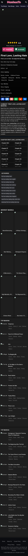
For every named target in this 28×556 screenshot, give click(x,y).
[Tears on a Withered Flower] (4, 334)
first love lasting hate (7, 176)
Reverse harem (12, 531)
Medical (10, 349)
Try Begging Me (12, 354)
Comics (7, 75)
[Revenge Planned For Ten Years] (4, 484)
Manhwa (18, 77)
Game (14, 507)
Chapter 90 (18, 164)
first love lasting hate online (8, 193)
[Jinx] (2, 344)
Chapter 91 (5, 164)
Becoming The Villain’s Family (16, 495)
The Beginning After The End (16, 444)
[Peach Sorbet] (4, 375)
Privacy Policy (11, 544)
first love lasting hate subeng (9, 185)
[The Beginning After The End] (4, 444)
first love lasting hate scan (8, 187)
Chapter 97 (5, 148)
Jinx (9, 344)
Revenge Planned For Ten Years (16, 485)
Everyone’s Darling (13, 526)
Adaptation (15, 456)
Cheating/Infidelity (21, 398)
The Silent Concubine (14, 464)
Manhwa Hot (11, 390)
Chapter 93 (5, 159)
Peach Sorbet (11, 375)
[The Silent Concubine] (4, 464)
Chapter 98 (18, 143)
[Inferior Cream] (4, 505)
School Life (4, 80)
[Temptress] (4, 324)
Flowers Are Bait (12, 385)
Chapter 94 (18, 154)
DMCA (24, 541)
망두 (7, 68)
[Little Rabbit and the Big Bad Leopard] (4, 515)
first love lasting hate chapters (9, 196)
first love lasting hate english (8, 179)
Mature (10, 328)
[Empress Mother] (4, 474)
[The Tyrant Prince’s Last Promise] (4, 454)
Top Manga (4, 6)
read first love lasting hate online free (11, 199)
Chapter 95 (5, 154)
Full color (20, 346)
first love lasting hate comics (8, 190)
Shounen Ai (11, 509)
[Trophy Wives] (4, 395)
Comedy (19, 378)
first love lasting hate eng (8, 182)
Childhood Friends (15, 75)
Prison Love (11, 406)
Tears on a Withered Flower (15, 334)
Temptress (11, 324)
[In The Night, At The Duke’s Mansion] (4, 364)
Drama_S (15, 326)
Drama (14, 346)
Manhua (16, 459)
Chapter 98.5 (5, 143)
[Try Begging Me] (4, 354)
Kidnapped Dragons (20, 252)
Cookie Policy (17, 541)
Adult (14, 356)
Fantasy (23, 356)
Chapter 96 (18, 148)
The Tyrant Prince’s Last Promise (17, 454)
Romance (23, 6)
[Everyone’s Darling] (4, 526)
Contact (18, 544)
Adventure (19, 446)
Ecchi (10, 439)
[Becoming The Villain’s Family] (4, 495)
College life (4, 77)
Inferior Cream (12, 505)
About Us (9, 541)
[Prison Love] (4, 406)
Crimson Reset (7, 315)
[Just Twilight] (4, 416)
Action (17, 6)
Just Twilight (11, 416)
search (26, 2)
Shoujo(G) (10, 80)
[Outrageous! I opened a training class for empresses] (4, 433)
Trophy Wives (11, 395)
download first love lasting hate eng (10, 202)
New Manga (11, 6)
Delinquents (11, 77)
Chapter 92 (18, 159)
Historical (11, 359)
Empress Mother (12, 474)
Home (3, 541)
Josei (20, 326)
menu (2, 2)
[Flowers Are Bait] (4, 385)
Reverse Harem (12, 479)
